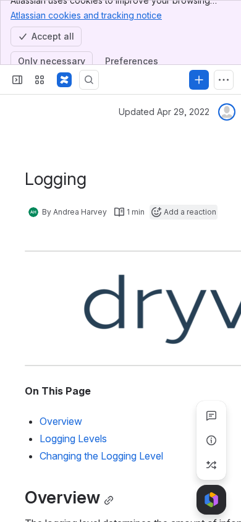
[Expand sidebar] (17, 80)
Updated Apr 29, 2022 (164, 111)
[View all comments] (211, 416)
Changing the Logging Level (101, 456)
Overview (61, 421)
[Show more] (224, 80)
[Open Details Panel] (211, 440)
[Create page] (211, 465)
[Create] (199, 80)
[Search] (89, 80)
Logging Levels (73, 438)
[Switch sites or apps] (39, 80)
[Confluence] (64, 80)
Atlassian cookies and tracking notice (86, 15)
